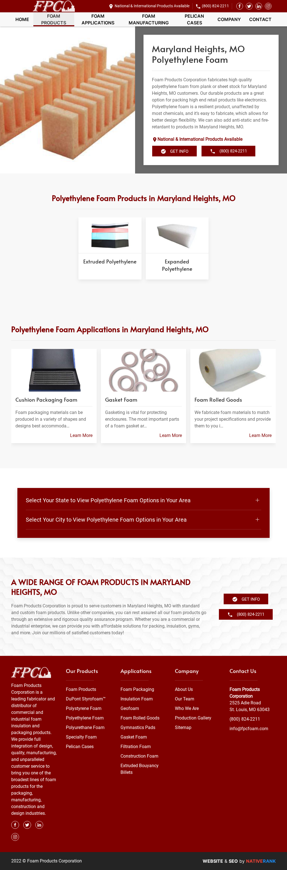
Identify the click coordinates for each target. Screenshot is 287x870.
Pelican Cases (194, 19)
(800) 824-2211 (215, 6)
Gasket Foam (134, 737)
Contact (260, 19)
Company (229, 19)
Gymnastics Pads (138, 727)
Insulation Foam (137, 699)
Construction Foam (139, 756)
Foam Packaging (137, 689)
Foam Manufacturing (149, 19)
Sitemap (183, 727)
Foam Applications (98, 19)
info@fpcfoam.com (249, 728)
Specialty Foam (81, 737)
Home (22, 19)
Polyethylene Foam (85, 718)
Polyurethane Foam (85, 727)
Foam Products (53, 19)
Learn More (81, 435)
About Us (184, 689)
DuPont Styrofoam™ (86, 699)
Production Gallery (193, 718)
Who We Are (187, 708)
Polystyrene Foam (83, 708)
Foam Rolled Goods (140, 718)
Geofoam (130, 708)
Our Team (184, 699)
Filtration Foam (136, 746)
